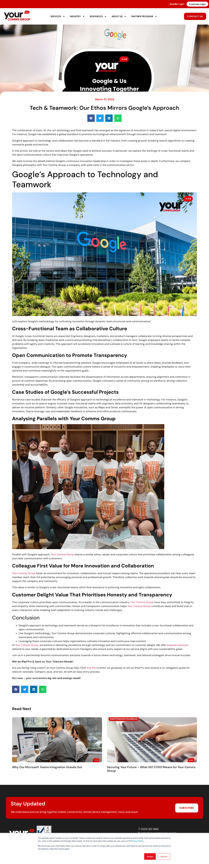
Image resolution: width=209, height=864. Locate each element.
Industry (75, 16)
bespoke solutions (177, 645)
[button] (91, 118)
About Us (117, 16)
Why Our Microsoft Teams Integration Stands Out (47, 767)
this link (91, 668)
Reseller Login (177, 4)
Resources (96, 16)
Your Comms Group (62, 554)
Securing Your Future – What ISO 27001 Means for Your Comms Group (151, 769)
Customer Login (197, 4)
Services (55, 16)
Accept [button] (150, 856)
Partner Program (142, 16)
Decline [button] (164, 856)
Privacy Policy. (137, 840)
